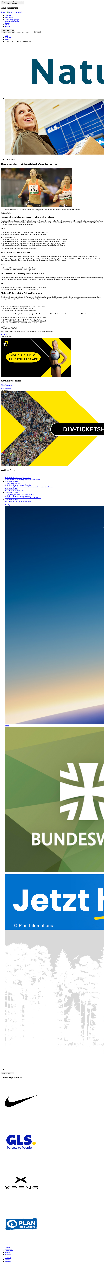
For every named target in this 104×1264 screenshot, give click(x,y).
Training (7, 23)
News (7, 39)
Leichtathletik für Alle (12, 21)
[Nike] (21, 1121)
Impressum (8, 1249)
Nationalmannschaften (12, 19)
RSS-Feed (8, 1254)
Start (6, 36)
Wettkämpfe (9, 17)
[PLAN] (21, 1243)
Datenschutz (9, 1251)
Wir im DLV (9, 25)
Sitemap (7, 1252)
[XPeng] (21, 1203)
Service (7, 26)
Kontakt (7, 1247)
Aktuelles (8, 15)
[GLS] (21, 1162)
